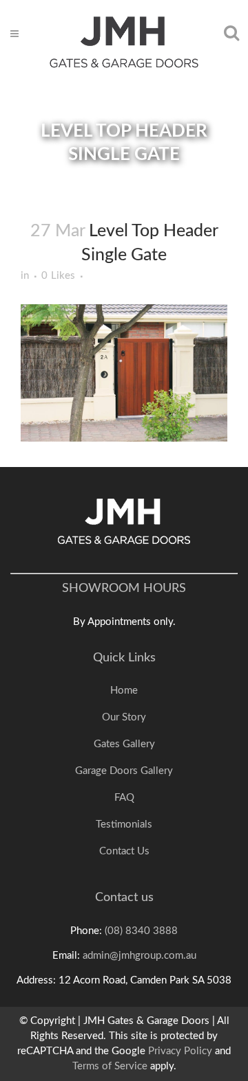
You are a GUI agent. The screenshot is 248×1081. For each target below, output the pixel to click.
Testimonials (124, 824)
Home (124, 690)
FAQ (124, 798)
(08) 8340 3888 (141, 931)
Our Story (124, 717)
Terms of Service (109, 1066)
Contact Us (124, 851)
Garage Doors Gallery (124, 771)
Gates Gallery (124, 744)
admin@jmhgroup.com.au (139, 956)
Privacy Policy (180, 1051)
